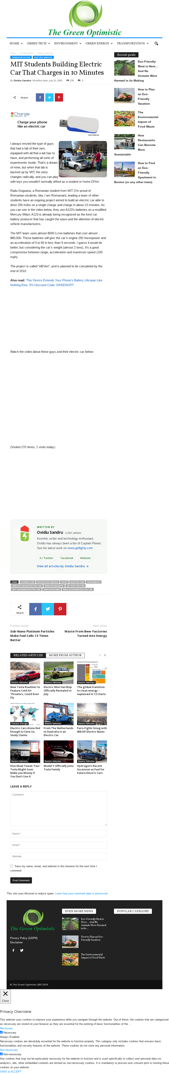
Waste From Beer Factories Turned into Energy (86, 633)
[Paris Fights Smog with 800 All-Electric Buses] (92, 714)
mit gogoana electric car (26, 589)
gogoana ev (93, 582)
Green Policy (123, 962)
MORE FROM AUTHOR (65, 655)
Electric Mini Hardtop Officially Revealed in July (58, 690)
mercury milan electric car (26, 585)
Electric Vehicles (43, 57)
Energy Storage (125, 940)
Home (14, 43)
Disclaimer (16, 942)
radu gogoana (52, 589)
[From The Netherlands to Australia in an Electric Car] (59, 714)
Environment (66, 43)
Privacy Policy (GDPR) (24, 938)
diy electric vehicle (48, 582)
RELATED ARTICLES (28, 655)
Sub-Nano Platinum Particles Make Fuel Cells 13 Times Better (32, 635)
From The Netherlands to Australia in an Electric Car (58, 731)
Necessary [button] (6, 1028)
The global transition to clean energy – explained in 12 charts (91, 690)
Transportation (131, 43)
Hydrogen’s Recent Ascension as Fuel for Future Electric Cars (90, 769)
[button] (156, 43)
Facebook (67, 558)
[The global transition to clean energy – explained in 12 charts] (92, 673)
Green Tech (36, 43)
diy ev (64, 582)
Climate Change (19, 723)
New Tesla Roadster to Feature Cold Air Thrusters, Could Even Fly (25, 692)
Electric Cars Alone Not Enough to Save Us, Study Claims (25, 731)
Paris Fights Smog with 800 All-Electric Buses (92, 729)
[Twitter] (22, 950)
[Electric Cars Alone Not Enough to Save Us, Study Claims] (25, 714)
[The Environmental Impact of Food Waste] (70, 959)
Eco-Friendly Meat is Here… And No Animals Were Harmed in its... (93, 924)
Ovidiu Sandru (22, 80)
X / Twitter (47, 558)
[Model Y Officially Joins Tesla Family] (59, 751)
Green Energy (97, 43)
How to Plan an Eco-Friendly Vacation (92, 938)
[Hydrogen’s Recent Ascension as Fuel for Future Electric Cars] (92, 751)
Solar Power (122, 925)
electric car (77, 582)
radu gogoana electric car (77, 589)
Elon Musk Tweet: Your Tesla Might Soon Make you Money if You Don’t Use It (25, 771)
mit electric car (75, 585)
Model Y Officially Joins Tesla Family (59, 767)
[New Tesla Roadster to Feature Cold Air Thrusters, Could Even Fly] (25, 673)
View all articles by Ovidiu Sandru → (63, 566)
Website (85, 558)
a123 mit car (27, 582)
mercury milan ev (54, 585)
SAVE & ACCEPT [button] (10, 1071)
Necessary (10, 1032)
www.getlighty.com (80, 548)
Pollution (120, 947)
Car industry (122, 955)
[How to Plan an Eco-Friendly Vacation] (70, 941)
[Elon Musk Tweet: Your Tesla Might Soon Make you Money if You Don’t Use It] (25, 751)
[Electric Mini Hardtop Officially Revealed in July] (59, 673)
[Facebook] (14, 950)
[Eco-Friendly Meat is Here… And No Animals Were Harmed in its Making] (70, 924)
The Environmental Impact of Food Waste (93, 956)
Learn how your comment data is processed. (81, 893)
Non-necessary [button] (9, 1050)
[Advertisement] (58, 316)
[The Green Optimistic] (84, 18)
